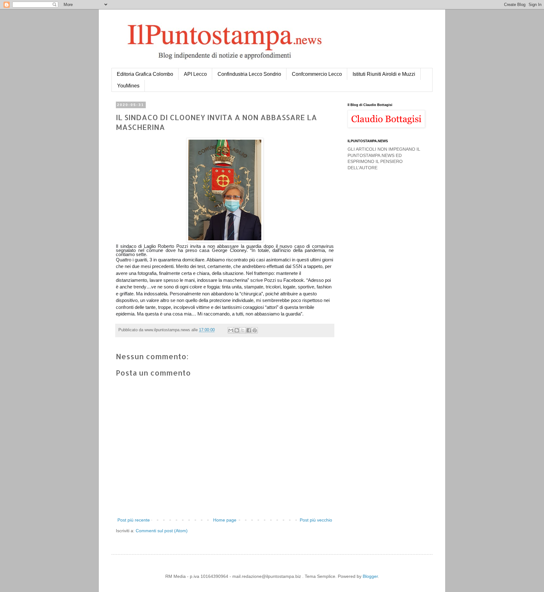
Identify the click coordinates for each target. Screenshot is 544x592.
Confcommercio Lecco (317, 74)
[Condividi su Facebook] (249, 330)
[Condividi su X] (243, 330)
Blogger (370, 576)
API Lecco (195, 74)
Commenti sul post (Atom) (162, 530)
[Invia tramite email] (231, 330)
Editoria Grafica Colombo (145, 74)
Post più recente (133, 519)
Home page (224, 519)
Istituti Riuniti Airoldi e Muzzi (384, 74)
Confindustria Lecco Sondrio (249, 74)
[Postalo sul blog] (237, 330)
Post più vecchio (316, 519)
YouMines (128, 85)
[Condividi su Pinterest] (255, 330)
